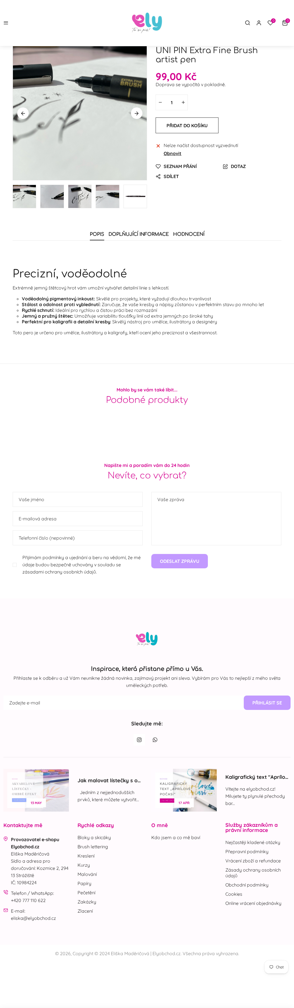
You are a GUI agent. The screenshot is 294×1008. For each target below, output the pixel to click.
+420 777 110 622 (28, 900)
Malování (87, 874)
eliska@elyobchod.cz (33, 918)
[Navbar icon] (6, 23)
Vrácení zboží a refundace (253, 861)
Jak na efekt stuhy (251, 780)
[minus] (160, 102)
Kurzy (84, 865)
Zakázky (87, 902)
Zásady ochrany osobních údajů (253, 872)
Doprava (165, 84)
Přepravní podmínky (246, 851)
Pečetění (86, 892)
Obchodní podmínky (246, 885)
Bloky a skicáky (94, 837)
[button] (286, 23)
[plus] (183, 102)
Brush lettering (93, 846)
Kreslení (86, 856)
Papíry (84, 883)
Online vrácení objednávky (253, 903)
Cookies (233, 894)
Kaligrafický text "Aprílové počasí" (113, 777)
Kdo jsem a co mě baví (175, 837)
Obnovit (172, 153)
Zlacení (85, 911)
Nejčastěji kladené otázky (252, 842)
